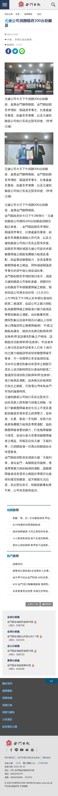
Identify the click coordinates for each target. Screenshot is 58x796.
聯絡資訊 (47, 758)
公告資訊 (7, 719)
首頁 (17, 14)
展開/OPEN (51, 681)
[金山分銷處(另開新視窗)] (35, 651)
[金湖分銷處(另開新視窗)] (41, 636)
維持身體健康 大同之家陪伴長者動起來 (32, 531)
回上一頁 (34, 604)
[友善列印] (32, 750)
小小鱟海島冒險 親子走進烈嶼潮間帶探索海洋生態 (32, 538)
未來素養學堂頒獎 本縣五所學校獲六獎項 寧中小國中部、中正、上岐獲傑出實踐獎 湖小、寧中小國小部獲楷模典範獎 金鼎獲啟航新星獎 (32, 591)
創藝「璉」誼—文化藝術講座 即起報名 (32, 518)
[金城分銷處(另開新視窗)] (35, 622)
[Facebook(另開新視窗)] (11, 750)
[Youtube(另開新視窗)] (22, 750)
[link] (8, 51)
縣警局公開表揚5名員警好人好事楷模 (32, 571)
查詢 (53, 4)
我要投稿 (7, 698)
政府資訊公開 (9, 726)
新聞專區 (28, 14)
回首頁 (48, 604)
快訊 (39, 14)
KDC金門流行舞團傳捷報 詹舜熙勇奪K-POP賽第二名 (32, 584)
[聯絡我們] (27, 750)
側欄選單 (4, 4)
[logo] (29, 4)
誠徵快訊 (18, 564)
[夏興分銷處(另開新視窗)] (33, 665)
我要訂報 (7, 705)
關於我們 (7, 683)
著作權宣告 (10, 758)
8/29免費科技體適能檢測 (26, 525)
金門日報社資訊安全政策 (29, 758)
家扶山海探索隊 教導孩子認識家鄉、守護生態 (32, 545)
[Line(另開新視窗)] (16, 750)
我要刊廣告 (8, 712)
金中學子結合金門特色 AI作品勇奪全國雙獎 (32, 577)
